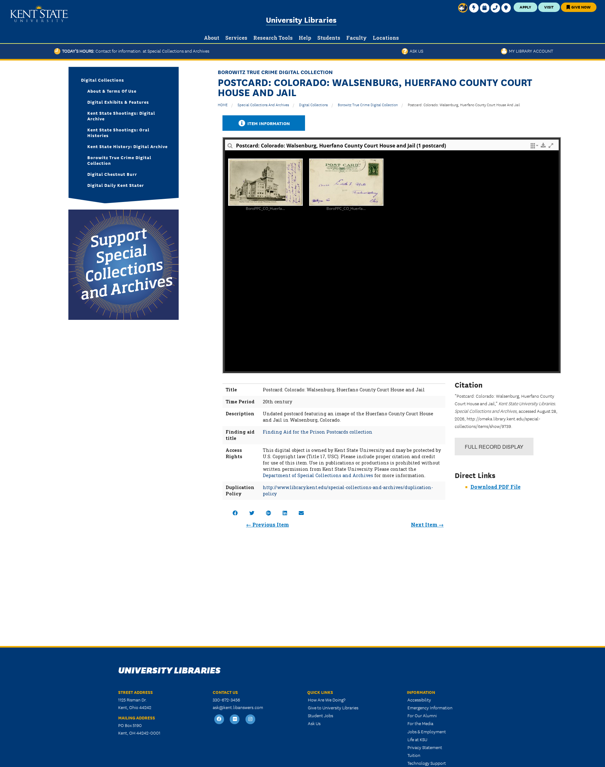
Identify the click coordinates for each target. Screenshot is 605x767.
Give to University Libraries (333, 707)
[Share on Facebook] (235, 513)
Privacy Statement (424, 747)
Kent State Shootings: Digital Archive (121, 115)
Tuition (413, 755)
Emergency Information (429, 707)
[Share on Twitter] (251, 513)
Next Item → (427, 524)
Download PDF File (495, 486)
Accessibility (419, 699)
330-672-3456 (226, 699)
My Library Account (530, 50)
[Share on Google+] (268, 513)
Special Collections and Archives (263, 104)
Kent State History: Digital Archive (127, 146)
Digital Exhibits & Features (118, 102)
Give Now (580, 6)
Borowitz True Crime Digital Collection (368, 104)
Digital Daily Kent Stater (115, 185)
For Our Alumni (422, 715)
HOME (223, 104)
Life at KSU (417, 739)
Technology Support (426, 762)
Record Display (494, 446)
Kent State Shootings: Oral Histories (118, 132)
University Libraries (301, 19)
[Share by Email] (301, 513)
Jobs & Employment (426, 731)
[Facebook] (219, 719)
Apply (525, 6)
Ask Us (415, 50)
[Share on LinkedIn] (285, 513)
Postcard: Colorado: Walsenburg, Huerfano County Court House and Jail (464, 104)
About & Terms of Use (111, 91)
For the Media (420, 723)
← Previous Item (267, 524)
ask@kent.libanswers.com (238, 707)
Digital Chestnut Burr (112, 174)
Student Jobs (320, 715)
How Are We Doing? (326, 699)
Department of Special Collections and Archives (318, 475)
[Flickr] (235, 719)
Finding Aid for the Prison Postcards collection (317, 432)
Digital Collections (313, 104)
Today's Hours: (134, 50)
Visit (549, 6)
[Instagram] (250, 719)
